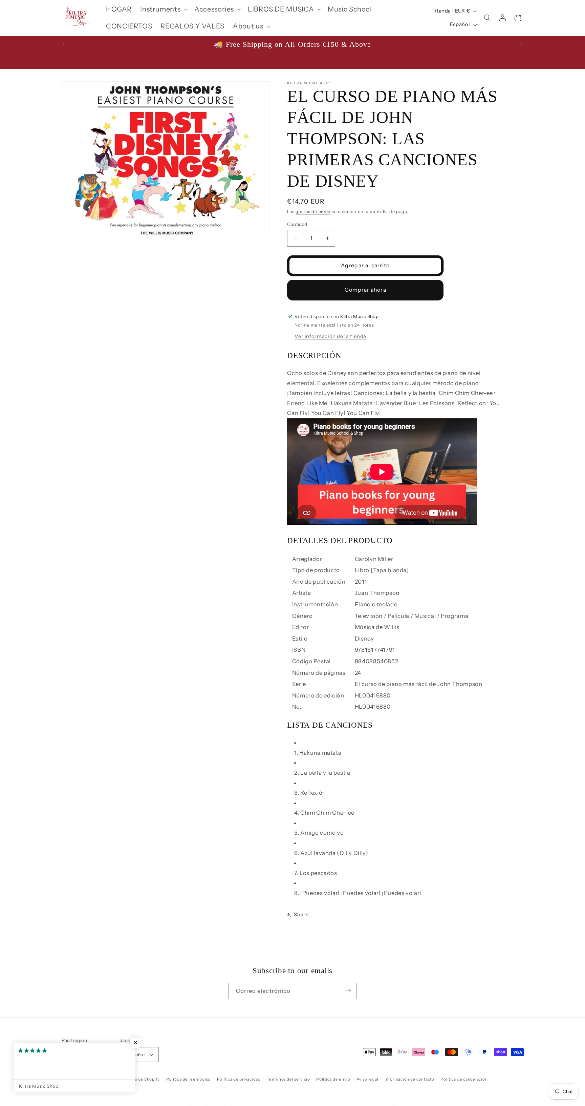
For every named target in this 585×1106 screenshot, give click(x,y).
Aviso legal (367, 1079)
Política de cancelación (464, 1079)
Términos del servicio (288, 1079)
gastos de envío (313, 211)
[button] (163, 9)
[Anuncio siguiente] (521, 44)
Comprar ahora (365, 290)
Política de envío (333, 1079)
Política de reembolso (188, 1079)
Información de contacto (409, 1079)
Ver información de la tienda (330, 336)
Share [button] (301, 915)
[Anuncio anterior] (63, 44)
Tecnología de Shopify (137, 1079)
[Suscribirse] (348, 991)
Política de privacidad (239, 1079)
